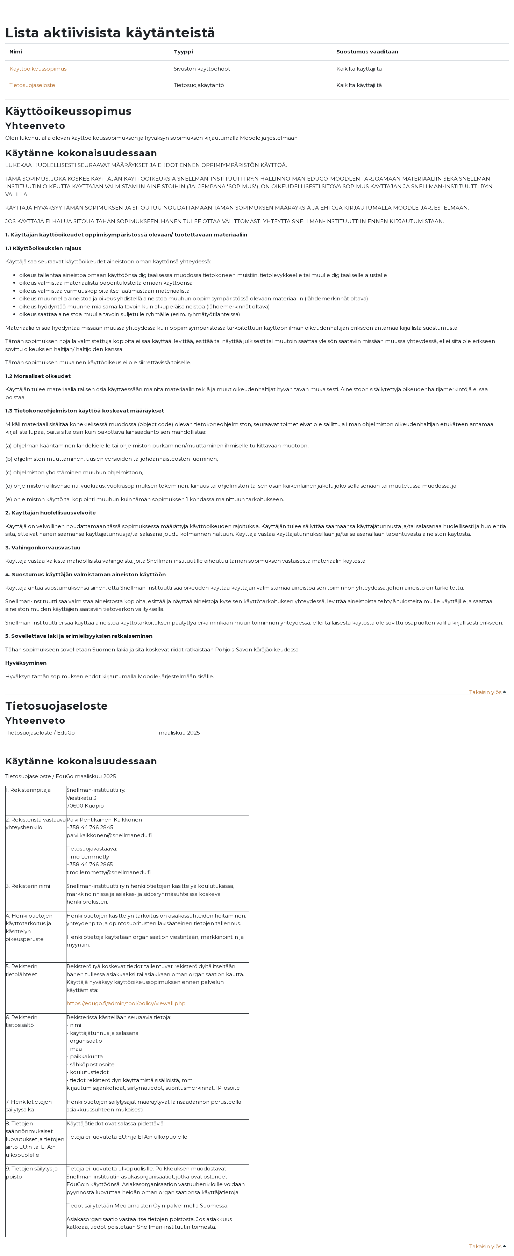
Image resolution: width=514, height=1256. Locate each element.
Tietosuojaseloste (32, 85)
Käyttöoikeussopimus (37, 68)
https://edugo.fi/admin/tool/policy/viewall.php (126, 1003)
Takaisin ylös (486, 692)
